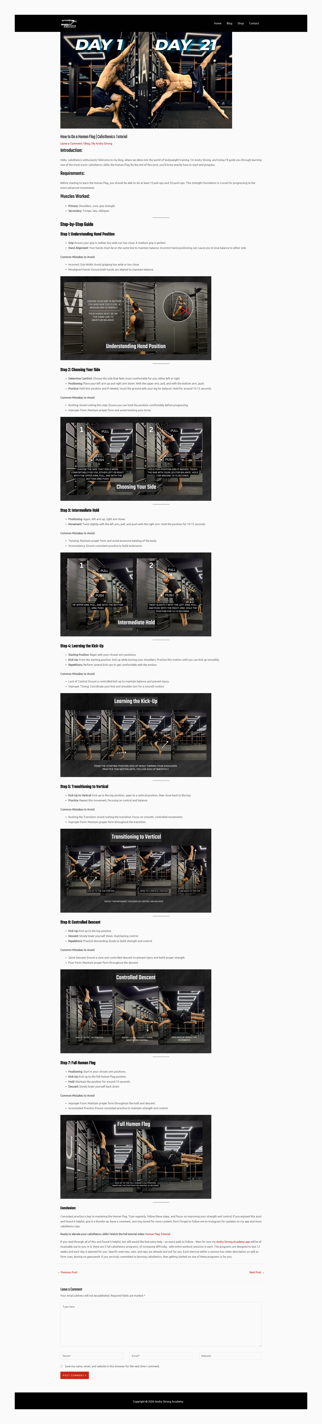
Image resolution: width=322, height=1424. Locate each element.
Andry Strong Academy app (233, 1241)
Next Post (257, 1272)
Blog (87, 143)
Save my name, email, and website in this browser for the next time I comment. (112, 1366)
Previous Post (67, 1272)
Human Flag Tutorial (157, 1234)
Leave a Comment (71, 143)
